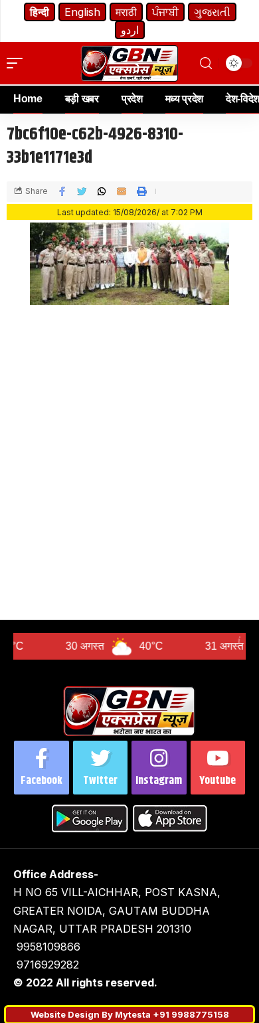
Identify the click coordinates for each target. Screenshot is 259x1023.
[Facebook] (41, 767)
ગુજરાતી (212, 12)
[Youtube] (218, 767)
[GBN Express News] (129, 63)
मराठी (126, 12)
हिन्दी (39, 12)
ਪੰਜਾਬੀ (165, 12)
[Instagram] (159, 767)
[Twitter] (100, 767)
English (82, 12)
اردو (130, 30)
